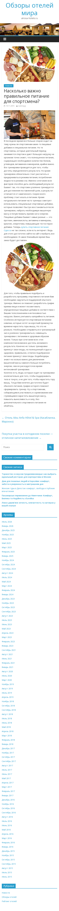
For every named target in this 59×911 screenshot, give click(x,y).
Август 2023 (7, 616)
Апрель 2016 (7, 834)
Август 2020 (7, 671)
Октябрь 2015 (8, 859)
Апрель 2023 (7, 633)
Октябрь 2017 (8, 757)
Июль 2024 (7, 577)
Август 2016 (7, 817)
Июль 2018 (7, 718)
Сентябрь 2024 (9, 568)
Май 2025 (6, 543)
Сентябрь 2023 (9, 611)
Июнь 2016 (7, 825)
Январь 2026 (7, 526)
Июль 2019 (7, 692)
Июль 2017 (7, 769)
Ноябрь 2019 (8, 684)
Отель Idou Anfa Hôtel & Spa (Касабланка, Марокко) (28, 419)
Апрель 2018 (7, 731)
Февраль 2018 (8, 740)
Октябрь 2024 (8, 564)
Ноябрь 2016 (8, 804)
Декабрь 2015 (8, 851)
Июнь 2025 (7, 539)
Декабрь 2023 (8, 598)
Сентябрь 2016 (9, 812)
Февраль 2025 (8, 551)
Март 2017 (7, 787)
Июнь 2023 (7, 624)
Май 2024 (6, 581)
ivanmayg (22, 106)
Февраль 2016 (8, 842)
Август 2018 (7, 714)
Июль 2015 (7, 872)
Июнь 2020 (7, 675)
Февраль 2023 (8, 641)
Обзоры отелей (9, 897)
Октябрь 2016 (8, 808)
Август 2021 (7, 654)
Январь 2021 (7, 667)
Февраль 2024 (8, 590)
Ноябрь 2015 (8, 855)
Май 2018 (6, 727)
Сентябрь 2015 (9, 864)
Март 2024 (7, 586)
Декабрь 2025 (8, 530)
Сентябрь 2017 (9, 761)
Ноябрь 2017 (8, 752)
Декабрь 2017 (8, 748)
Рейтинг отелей (9, 901)
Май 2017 (6, 778)
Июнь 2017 (7, 774)
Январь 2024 (7, 594)
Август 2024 (7, 573)
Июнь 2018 (7, 722)
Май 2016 (6, 829)
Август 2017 (7, 765)
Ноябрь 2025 (8, 534)
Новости (8, 86)
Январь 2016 (7, 846)
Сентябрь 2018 (9, 710)
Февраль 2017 (8, 791)
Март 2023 (7, 637)
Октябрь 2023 (8, 607)
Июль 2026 (7, 521)
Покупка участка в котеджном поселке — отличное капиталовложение (27, 435)
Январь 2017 (7, 795)
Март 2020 (7, 680)
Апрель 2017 (7, 782)
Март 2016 (7, 838)
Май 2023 (6, 628)
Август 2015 (7, 868)
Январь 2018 (7, 744)
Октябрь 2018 (8, 705)
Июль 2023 (7, 620)
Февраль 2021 (8, 663)
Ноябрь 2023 (8, 603)
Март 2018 (7, 735)
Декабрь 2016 (8, 799)
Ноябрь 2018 (8, 701)
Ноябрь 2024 (8, 560)
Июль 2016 (7, 821)
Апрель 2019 (7, 697)
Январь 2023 (7, 645)
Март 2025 (7, 547)
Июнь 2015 (7, 876)
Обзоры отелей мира (30, 9)
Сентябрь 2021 (9, 650)
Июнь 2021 (7, 658)
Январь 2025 (7, 556)
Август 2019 (7, 688)
